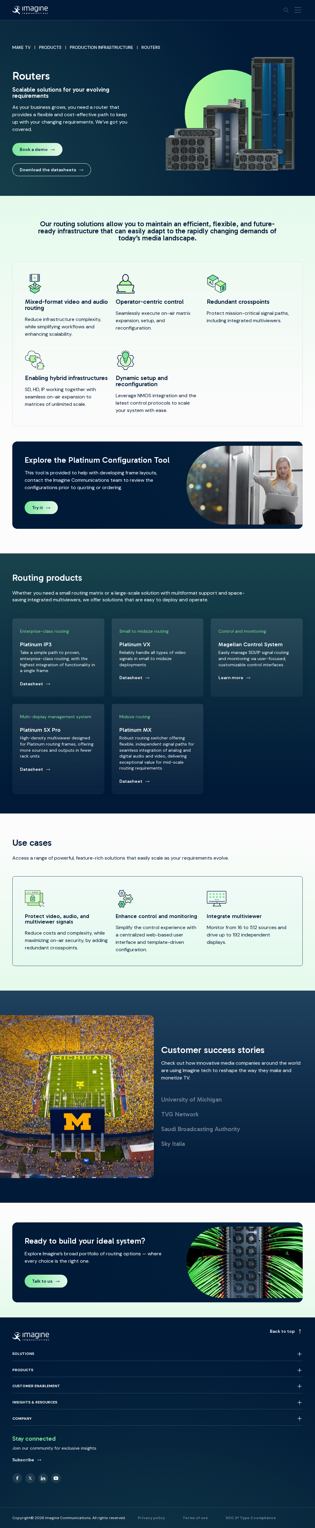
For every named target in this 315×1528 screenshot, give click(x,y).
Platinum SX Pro (58, 749)
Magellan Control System (256, 657)
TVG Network (179, 1114)
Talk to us (42, 1281)
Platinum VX (157, 657)
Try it (45, 509)
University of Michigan (191, 1099)
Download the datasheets (48, 169)
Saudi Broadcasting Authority (200, 1129)
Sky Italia (173, 1144)
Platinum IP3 (58, 657)
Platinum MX (157, 749)
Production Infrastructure (101, 47)
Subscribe (23, 1459)
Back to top (282, 1331)
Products (50, 47)
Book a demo (34, 149)
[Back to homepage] (30, 10)
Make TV (21, 47)
